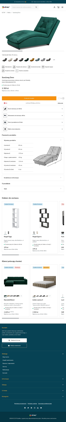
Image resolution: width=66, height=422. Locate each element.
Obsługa (4, 354)
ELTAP (3, 12)
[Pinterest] (31, 407)
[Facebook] (25, 407)
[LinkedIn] (37, 407)
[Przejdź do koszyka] (58, 7)
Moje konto (6, 357)
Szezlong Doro (16, 12)
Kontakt (5, 373)
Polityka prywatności (20, 403)
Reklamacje (6, 370)
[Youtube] (41, 407)
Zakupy (4, 385)
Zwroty (5, 366)
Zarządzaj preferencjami (45, 403)
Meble (9, 12)
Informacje (5, 379)
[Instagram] (34, 407)
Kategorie (5, 396)
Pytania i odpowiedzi (8, 363)
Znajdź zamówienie (8, 360)
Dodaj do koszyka (29, 98)
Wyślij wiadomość (15, 345)
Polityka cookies (32, 403)
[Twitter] (28, 407)
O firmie (4, 391)
